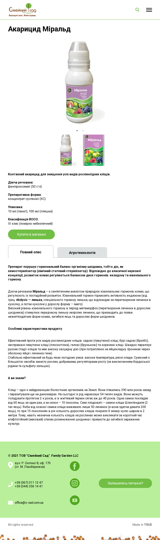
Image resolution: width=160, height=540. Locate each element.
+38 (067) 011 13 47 (29, 482)
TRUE (148, 525)
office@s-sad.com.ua (29, 503)
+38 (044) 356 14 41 (29, 486)
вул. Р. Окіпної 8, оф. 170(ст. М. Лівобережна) (33, 465)
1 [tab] (77, 131)
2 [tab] (83, 131)
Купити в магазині (31, 234)
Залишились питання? (125, 483)
